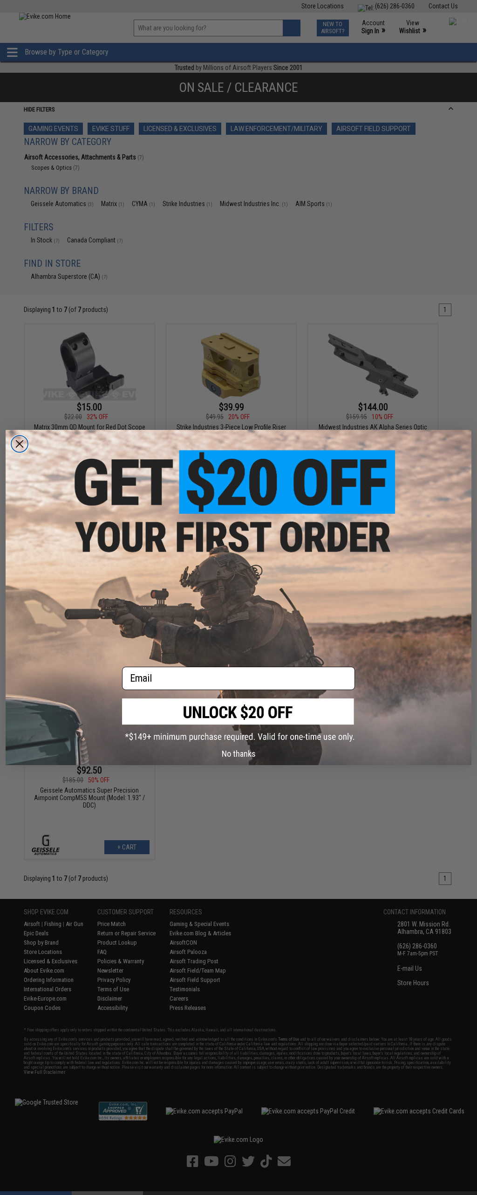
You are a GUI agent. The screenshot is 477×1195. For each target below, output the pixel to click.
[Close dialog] (19, 443)
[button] (238, 720)
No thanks (239, 754)
